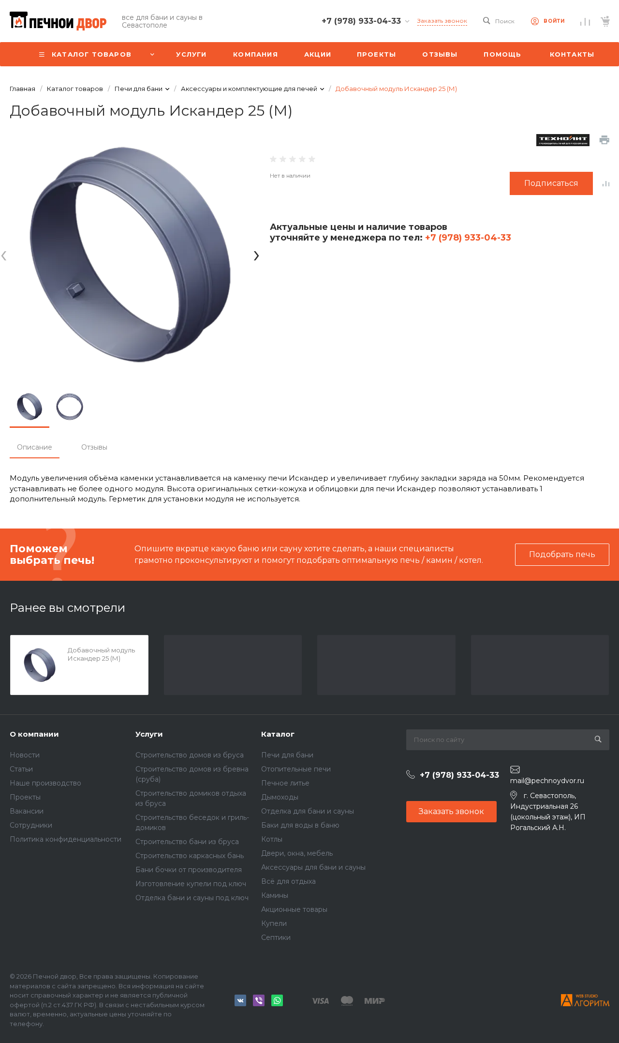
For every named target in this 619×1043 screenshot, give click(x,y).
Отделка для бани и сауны (307, 811)
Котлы (271, 839)
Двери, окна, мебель (297, 853)
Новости (25, 755)
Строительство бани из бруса (187, 841)
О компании (34, 734)
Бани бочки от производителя (188, 869)
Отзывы (94, 447)
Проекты (25, 797)
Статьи (21, 769)
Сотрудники (31, 825)
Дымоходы (279, 797)
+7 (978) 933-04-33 (467, 237)
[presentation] (3, 254)
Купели (274, 923)
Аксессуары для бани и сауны (313, 867)
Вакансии (27, 811)
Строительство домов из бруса (189, 755)
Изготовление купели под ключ (190, 883)
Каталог (278, 734)
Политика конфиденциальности (65, 839)
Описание (34, 447)
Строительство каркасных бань (189, 855)
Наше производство (45, 783)
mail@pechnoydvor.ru (547, 780)
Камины (274, 895)
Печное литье (285, 783)
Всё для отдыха (288, 881)
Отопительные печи (296, 769)
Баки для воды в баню (300, 825)
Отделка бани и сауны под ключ (192, 897)
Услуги (149, 734)
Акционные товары (294, 909)
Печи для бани (287, 755)
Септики (276, 937)
